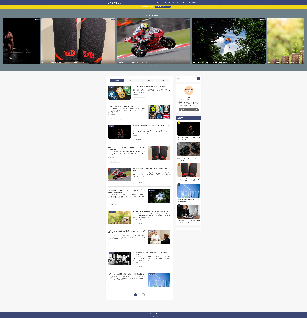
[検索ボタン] (199, 2)
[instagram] (154, 314)
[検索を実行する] (198, 78)
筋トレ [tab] (132, 80)
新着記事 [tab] (117, 80)
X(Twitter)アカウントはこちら (163, 7)
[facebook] (150, 314)
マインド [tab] (162, 80)
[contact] (156, 314)
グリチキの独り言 (113, 3)
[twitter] (152, 314)
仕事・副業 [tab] (147, 80)
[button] (150, 65)
